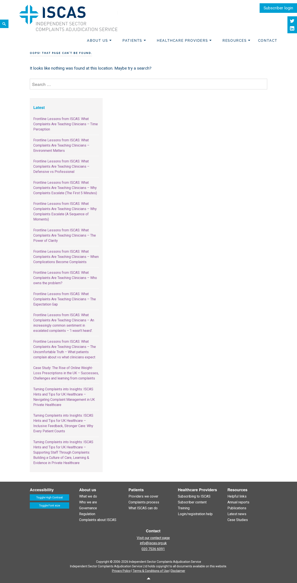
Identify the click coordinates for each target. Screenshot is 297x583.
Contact (267, 40)
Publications (236, 508)
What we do (88, 496)
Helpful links (237, 496)
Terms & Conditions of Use (151, 571)
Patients (132, 40)
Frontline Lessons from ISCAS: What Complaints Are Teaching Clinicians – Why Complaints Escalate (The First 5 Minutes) (65, 187)
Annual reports (238, 502)
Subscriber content (192, 502)
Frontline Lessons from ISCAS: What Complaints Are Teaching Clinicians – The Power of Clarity (64, 235)
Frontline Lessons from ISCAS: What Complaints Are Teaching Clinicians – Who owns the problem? (65, 278)
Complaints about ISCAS (97, 520)
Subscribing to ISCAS (194, 496)
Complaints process (143, 502)
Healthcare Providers (182, 40)
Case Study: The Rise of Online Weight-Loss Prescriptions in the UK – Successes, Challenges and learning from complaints (66, 373)
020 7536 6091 (153, 549)
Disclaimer (178, 571)
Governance (88, 508)
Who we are (88, 502)
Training (184, 508)
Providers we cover (143, 496)
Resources (234, 40)
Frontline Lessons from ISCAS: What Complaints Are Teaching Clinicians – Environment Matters (61, 145)
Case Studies (237, 520)
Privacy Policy (121, 571)
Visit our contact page (153, 538)
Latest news (236, 514)
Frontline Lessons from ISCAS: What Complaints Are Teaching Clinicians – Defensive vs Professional (61, 166)
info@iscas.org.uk (153, 543)
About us (97, 40)
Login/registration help (195, 514)
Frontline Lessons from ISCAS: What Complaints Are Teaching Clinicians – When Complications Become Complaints (66, 256)
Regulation (87, 514)
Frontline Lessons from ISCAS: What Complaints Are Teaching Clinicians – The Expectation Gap (64, 299)
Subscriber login (278, 7)
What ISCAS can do (143, 508)
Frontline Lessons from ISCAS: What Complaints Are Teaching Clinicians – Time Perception (65, 124)
